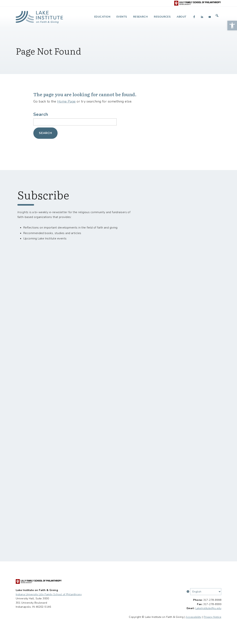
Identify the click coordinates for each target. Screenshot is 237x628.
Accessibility (193, 617)
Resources (162, 17)
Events (121, 17)
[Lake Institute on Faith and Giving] (39, 15)
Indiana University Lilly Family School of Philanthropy (49, 594)
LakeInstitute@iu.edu (208, 608)
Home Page (66, 101)
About (181, 17)
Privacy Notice (212, 617)
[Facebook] (194, 17)
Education (102, 17)
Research (140, 17)
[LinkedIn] (202, 17)
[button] (232, 25)
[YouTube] (210, 17)
